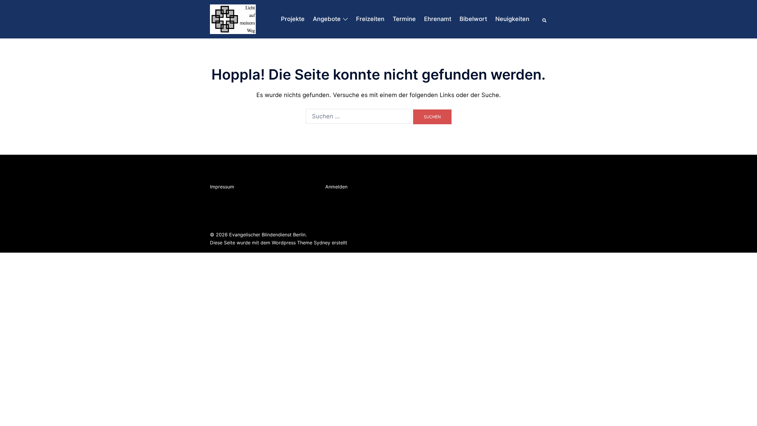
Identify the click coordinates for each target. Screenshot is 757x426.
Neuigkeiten (512, 18)
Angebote (327, 18)
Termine (404, 18)
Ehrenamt (437, 18)
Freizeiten (370, 18)
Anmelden (336, 187)
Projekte (293, 18)
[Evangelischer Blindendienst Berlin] (233, 18)
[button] (544, 19)
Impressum (222, 187)
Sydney (322, 243)
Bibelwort (473, 18)
